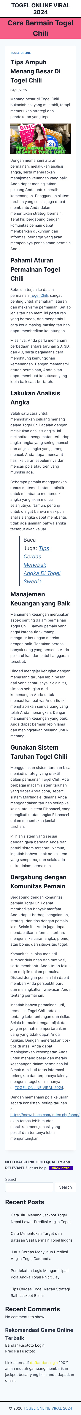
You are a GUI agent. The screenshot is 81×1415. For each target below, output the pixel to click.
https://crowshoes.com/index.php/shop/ (44, 1115)
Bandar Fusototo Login (24, 1345)
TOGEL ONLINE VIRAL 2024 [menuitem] (39, 1087)
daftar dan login (44, 1363)
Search (11, 1179)
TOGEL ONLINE (20, 52)
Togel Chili (39, 295)
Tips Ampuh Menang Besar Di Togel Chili (35, 71)
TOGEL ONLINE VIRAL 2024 (48, 1408)
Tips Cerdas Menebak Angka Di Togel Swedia (42, 565)
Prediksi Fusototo (20, 1351)
